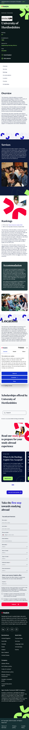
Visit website (7, 58)
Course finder (19, 638)
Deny (14, 381)
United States (5, 655)
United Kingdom (5, 638)
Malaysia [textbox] (4, 583)
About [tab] (23, 351)
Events (17, 649)
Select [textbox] (3, 546)
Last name (5, 526)
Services (17, 641)
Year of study (5, 550)
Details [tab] (14, 351)
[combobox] (4, 535)
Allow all (14, 373)
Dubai (3, 647)
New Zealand (5, 652)
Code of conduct (6, 669)
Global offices (5, 663)
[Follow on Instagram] (16, 629)
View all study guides (14, 492)
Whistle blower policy (7, 672)
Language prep (19, 644)
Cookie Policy (23, 726)
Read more (8, 478)
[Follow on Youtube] (12, 629)
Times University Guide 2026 (15, 225)
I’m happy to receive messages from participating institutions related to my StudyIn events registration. (16, 599)
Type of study (5, 556)
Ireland (3, 649)
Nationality (5, 544)
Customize (13, 377)
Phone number (5, 532)
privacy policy (23, 590)
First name (5, 520)
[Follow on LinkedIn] (3, 629)
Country (4, 581)
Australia (3, 641)
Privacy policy (14, 726)
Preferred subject (6, 562)
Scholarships (18, 647)
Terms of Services (3, 726)
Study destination (6, 568)
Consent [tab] (5, 351)
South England (7, 55)
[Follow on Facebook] (7, 629)
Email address (5, 538)
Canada (3, 644)
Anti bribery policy (6, 666)
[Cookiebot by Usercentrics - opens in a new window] (18, 348)
